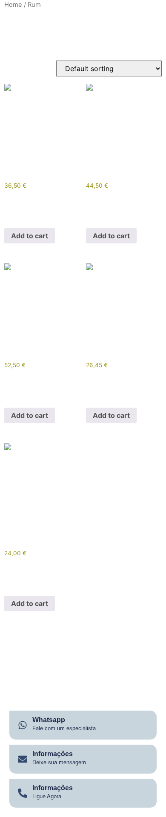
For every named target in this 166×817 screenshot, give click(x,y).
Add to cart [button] (29, 235)
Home (13, 5)
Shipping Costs (40, 213)
